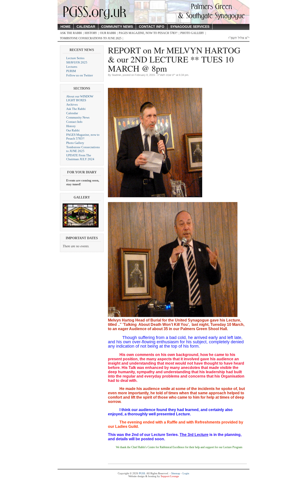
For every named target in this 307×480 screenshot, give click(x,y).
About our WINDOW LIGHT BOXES (79, 98)
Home (65, 26)
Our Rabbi (108, 33)
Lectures (71, 66)
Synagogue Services (189, 26)
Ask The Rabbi (71, 33)
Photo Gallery (192, 33)
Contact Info (151, 26)
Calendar (86, 26)
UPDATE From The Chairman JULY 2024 (80, 157)
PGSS (142, 473)
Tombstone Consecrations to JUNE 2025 (90, 38)
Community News (117, 26)
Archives (72, 104)
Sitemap (175, 473)
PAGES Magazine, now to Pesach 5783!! (148, 33)
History (91, 33)
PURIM (71, 71)
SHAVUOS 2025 (76, 62)
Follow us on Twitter (79, 75)
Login (186, 473)
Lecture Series (75, 58)
